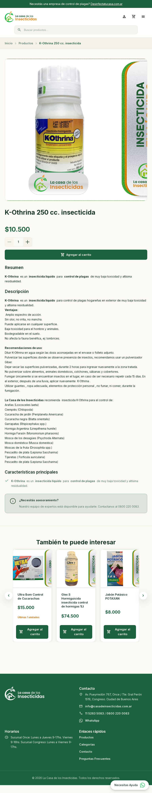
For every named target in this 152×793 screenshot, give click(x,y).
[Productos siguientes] (143, 596)
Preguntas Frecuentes (94, 758)
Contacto (85, 751)
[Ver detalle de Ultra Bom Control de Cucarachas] (32, 568)
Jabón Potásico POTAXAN (116, 596)
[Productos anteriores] (9, 596)
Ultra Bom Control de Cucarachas (30, 596)
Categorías (87, 744)
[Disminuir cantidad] (9, 242)
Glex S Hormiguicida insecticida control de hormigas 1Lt (74, 600)
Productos (26, 43)
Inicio (8, 43)
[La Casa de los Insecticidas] (40, 16)
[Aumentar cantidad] (27, 242)
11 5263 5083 (94, 713)
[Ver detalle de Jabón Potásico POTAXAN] (120, 568)
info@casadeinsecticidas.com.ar (108, 706)
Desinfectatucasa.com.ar (107, 4)
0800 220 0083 (117, 713)
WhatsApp (92, 720)
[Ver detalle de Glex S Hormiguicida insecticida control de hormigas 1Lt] (76, 568)
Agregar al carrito (78, 254)
